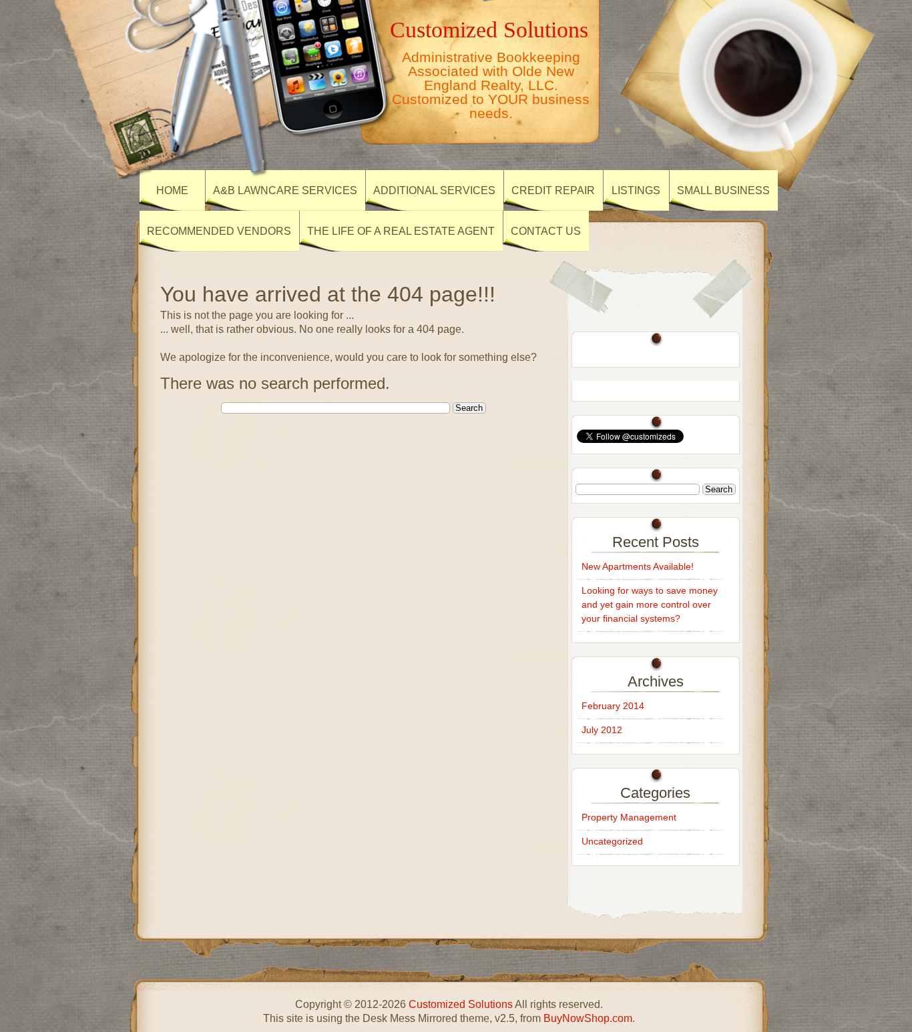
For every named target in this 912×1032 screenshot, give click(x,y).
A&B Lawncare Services (285, 190)
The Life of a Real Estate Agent (401, 231)
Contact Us (546, 231)
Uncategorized (612, 841)
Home (172, 190)
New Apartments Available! (638, 566)
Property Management (629, 817)
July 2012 (602, 729)
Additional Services (434, 190)
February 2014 (613, 705)
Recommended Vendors (219, 231)
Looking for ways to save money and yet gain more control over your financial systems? (650, 604)
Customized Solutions (489, 29)
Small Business (723, 190)
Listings (636, 190)
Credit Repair (553, 190)
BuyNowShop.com (587, 1018)
